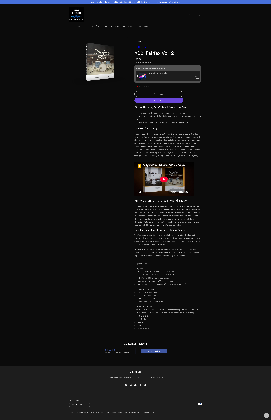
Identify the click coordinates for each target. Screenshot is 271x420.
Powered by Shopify (87, 412)
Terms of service (123, 412)
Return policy (129, 377)
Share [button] (139, 41)
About (138, 377)
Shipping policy (136, 412)
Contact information (149, 412)
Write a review (154, 351)
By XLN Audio (140, 47)
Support (146, 377)
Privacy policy (111, 412)
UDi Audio (77, 412)
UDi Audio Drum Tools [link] (157, 73)
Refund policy (100, 412)
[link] (142, 76)
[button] (190, 14)
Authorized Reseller (158, 377)
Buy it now (158, 100)
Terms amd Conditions (113, 377)
